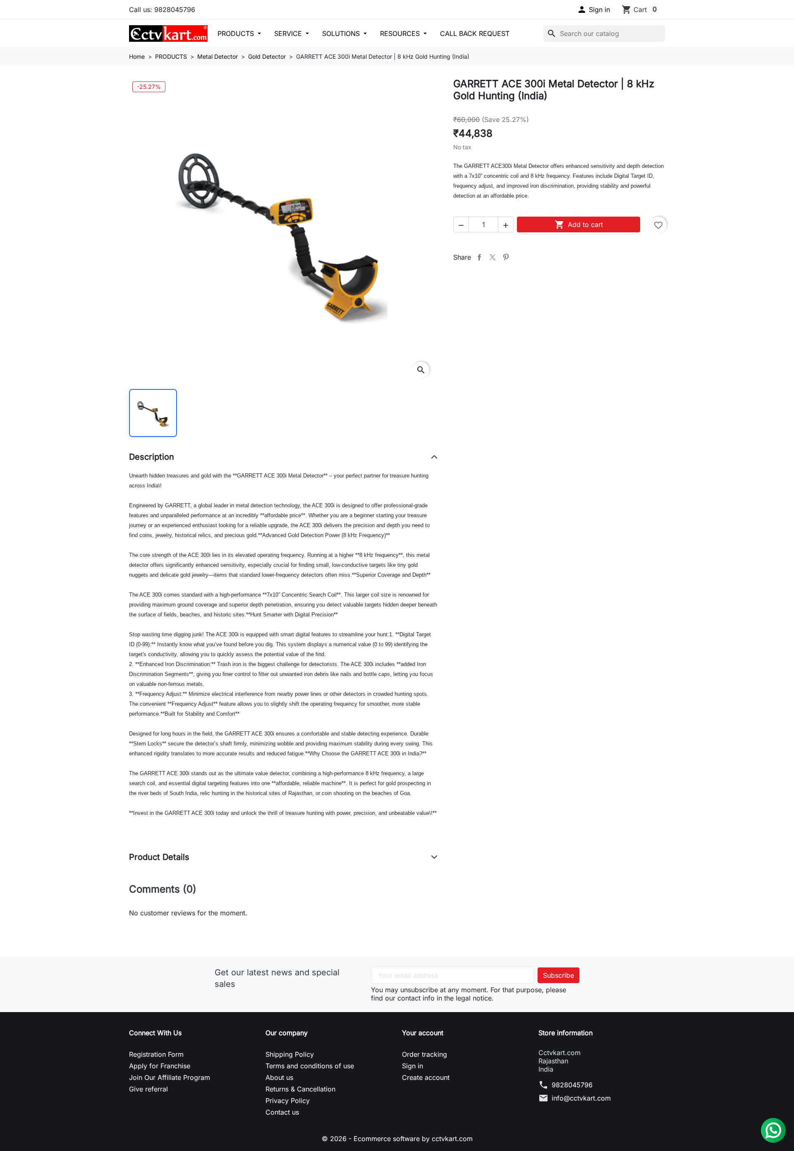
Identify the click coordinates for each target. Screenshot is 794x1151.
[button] (593, 9)
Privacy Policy (287, 1100)
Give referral (148, 1089)
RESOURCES (401, 33)
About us (279, 1077)
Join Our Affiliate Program (169, 1077)
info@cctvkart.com (581, 1098)
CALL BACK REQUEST (474, 33)
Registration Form (156, 1054)
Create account (426, 1077)
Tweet (492, 257)
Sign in (412, 1066)
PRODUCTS (237, 33)
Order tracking (424, 1054)
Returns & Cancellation (300, 1089)
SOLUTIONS (342, 33)
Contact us (282, 1112)
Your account (422, 1033)
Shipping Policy (289, 1054)
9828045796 (572, 1085)
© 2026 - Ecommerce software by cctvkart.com (397, 1138)
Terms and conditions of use (309, 1066)
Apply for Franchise (159, 1066)
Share (479, 257)
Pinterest (506, 257)
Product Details (159, 857)
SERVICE (289, 33)
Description (151, 457)
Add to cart (579, 224)
